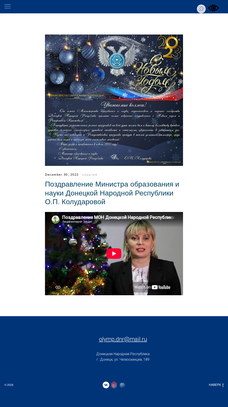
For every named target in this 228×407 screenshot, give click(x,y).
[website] (114, 385)
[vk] (106, 385)
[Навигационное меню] (7, 6)
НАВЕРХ (215, 385)
